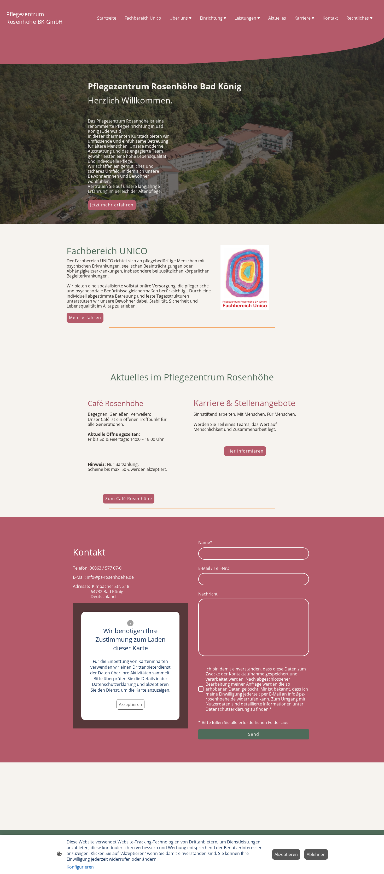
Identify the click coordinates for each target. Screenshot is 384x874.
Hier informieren (245, 451)
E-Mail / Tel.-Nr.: (213, 568)
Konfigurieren (80, 867)
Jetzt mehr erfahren (111, 205)
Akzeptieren (130, 704)
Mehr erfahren (85, 317)
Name (205, 542)
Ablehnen (316, 854)
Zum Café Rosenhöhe (128, 498)
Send (253, 734)
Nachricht (208, 594)
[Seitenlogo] (35, 30)
